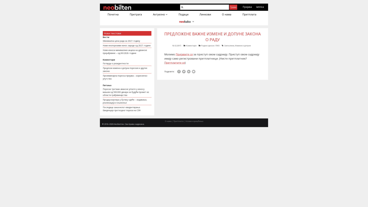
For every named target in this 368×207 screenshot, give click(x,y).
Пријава (247, 6)
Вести (106, 37)
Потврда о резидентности (116, 63)
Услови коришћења (194, 121)
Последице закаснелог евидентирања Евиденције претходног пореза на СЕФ (122, 109)
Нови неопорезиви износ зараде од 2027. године (127, 45)
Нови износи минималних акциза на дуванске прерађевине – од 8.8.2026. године (125, 51)
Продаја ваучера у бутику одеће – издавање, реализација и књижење (125, 101)
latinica (260, 6)
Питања (107, 85)
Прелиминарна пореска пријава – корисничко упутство (125, 77)
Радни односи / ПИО (210, 45)
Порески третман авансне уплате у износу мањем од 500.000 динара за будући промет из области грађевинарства (126, 92)
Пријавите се (184, 54)
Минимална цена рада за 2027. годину (121, 41)
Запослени (229, 45)
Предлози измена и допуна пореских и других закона (125, 69)
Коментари (191, 45)
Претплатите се (174, 62)
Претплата (178, 121)
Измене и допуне (243, 45)
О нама (168, 121)
